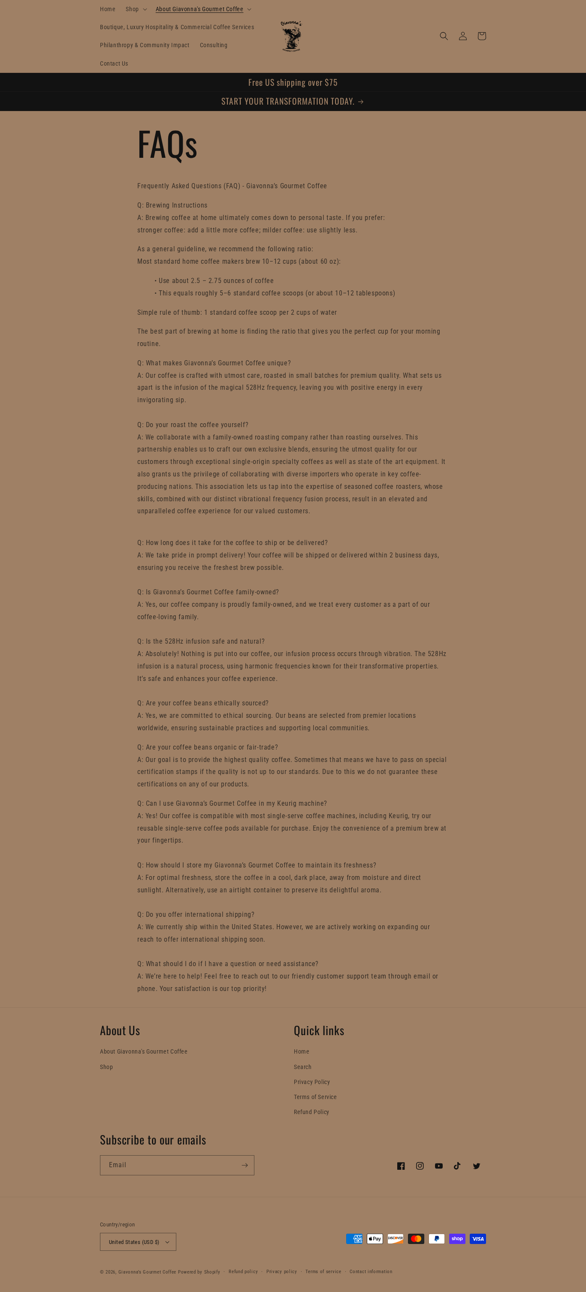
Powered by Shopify (199, 1272)
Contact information (371, 1271)
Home (301, 1051)
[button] (135, 9)
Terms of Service (315, 1096)
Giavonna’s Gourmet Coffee (147, 1272)
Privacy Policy (312, 1081)
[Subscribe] (244, 1165)
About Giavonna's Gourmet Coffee (144, 1051)
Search (303, 1066)
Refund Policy (311, 1111)
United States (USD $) (134, 1242)
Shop (106, 1066)
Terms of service (323, 1271)
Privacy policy (281, 1271)
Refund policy (243, 1271)
